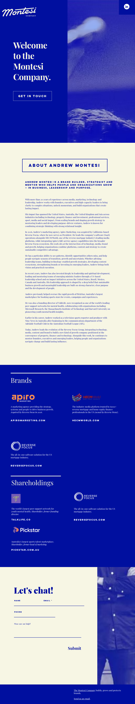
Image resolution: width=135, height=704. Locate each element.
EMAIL (47, 600)
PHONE (18, 612)
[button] (64, 164)
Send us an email (82, 698)
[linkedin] (126, 6)
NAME (17, 600)
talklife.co (21, 519)
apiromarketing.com (28, 420)
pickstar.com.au (25, 549)
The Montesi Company (84, 690)
